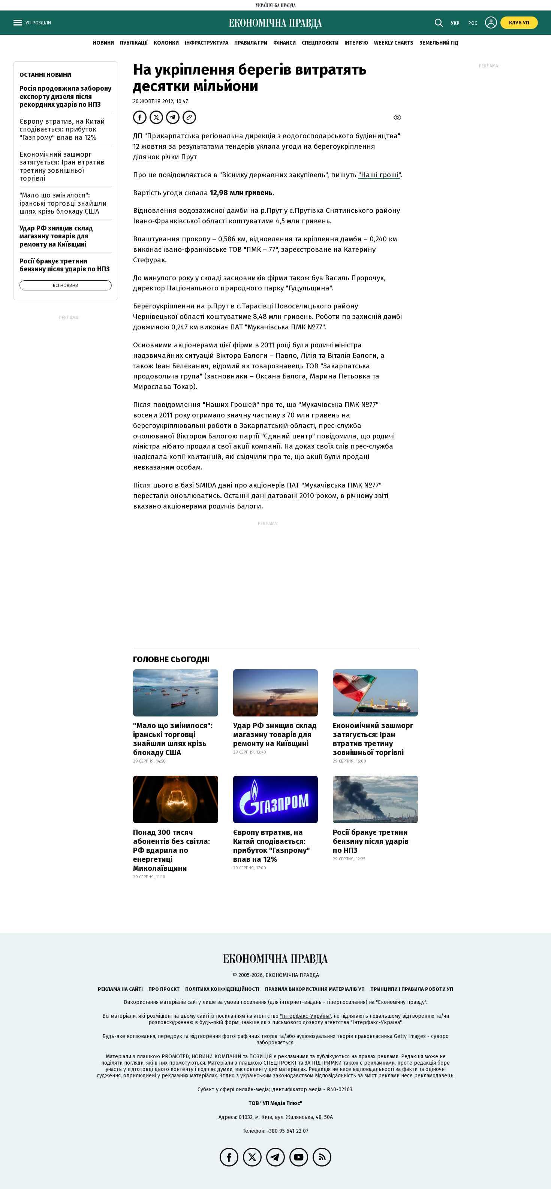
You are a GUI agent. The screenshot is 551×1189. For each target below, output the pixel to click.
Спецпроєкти (320, 43)
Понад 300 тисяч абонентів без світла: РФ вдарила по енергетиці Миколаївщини (171, 850)
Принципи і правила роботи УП (411, 989)
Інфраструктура (206, 43)
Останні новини (45, 74)
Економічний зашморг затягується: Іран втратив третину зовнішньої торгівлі (373, 739)
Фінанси (284, 43)
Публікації (134, 43)
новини (103, 43)
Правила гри (250, 43)
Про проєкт (164, 989)
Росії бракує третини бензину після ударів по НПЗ (371, 841)
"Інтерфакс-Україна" (305, 1016)
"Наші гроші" (379, 174)
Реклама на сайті (120, 989)
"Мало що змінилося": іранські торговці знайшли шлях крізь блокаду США (173, 739)
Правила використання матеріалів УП (315, 989)
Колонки (166, 43)
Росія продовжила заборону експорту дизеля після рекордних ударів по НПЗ (65, 96)
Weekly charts (393, 43)
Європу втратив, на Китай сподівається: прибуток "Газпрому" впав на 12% (271, 846)
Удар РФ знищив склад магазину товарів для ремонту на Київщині (275, 734)
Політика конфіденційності (222, 989)
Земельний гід (438, 43)
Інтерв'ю (356, 43)
